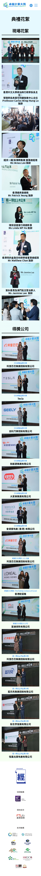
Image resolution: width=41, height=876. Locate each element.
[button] (31, 6)
